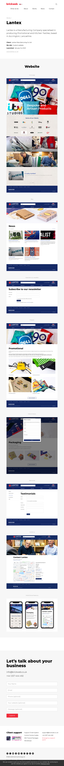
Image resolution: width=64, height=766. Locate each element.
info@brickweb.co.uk (16, 672)
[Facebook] (7, 753)
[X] (10, 753)
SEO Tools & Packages (31, 738)
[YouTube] (18, 753)
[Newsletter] (33, 753)
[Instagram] (24, 753)
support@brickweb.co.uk (50, 732)
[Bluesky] (13, 753)
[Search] (56, 4)
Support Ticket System (31, 732)
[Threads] (15, 753)
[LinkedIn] (30, 753)
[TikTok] (21, 753)
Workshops (28, 740)
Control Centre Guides (31, 735)
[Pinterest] (27, 753)
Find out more (45, 763)
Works (8, 18)
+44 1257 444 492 (15, 676)
